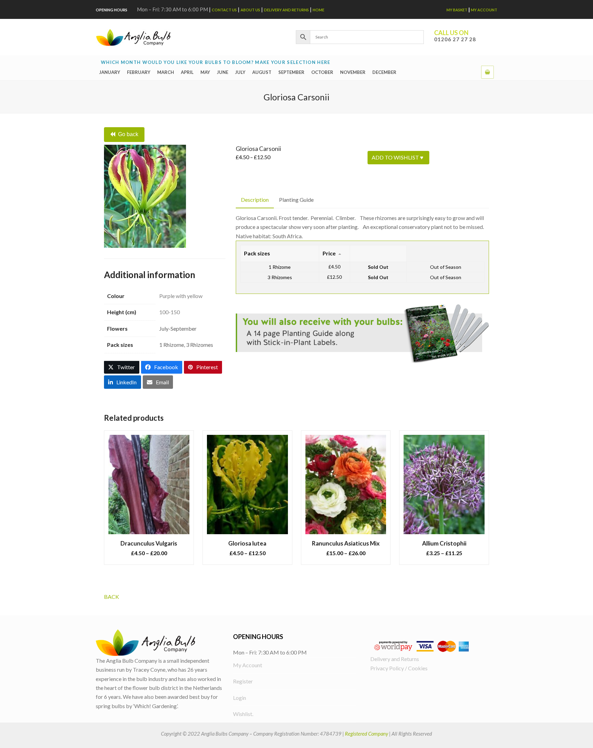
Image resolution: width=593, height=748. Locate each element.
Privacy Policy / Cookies (399, 668)
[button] (487, 71)
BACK (111, 596)
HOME (318, 10)
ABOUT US (250, 10)
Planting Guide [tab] (296, 199)
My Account (484, 10)
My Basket (456, 10)
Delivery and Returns (286, 10)
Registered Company (366, 733)
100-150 (169, 312)
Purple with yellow (180, 296)
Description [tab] (255, 199)
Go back (128, 134)
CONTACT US (224, 10)
